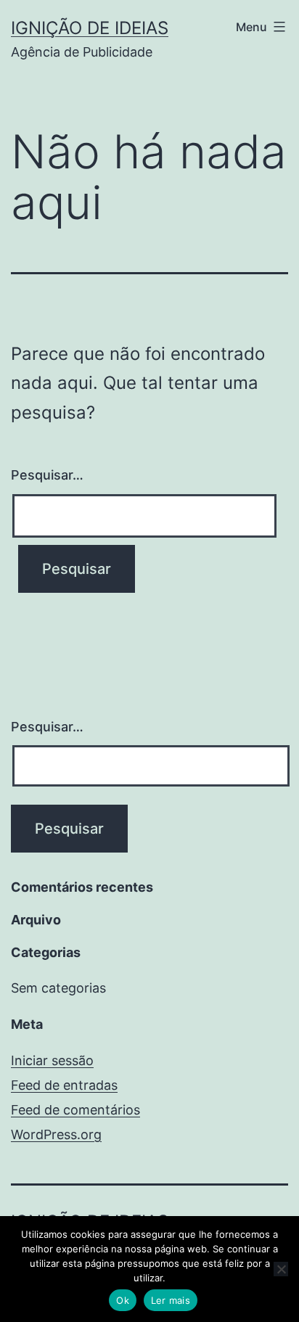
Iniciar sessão (52, 1060)
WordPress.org (56, 1134)
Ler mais (170, 1300)
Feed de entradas (64, 1085)
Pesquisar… (47, 475)
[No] (281, 1269)
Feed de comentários (75, 1109)
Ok (122, 1300)
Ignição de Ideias (89, 27)
